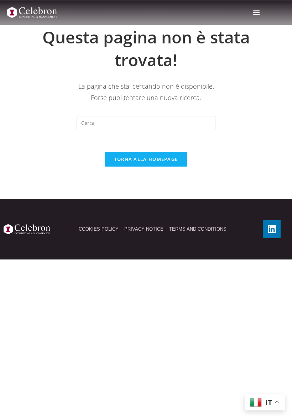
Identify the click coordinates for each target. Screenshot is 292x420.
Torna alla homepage (146, 159)
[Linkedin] (272, 229)
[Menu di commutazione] (256, 12)
